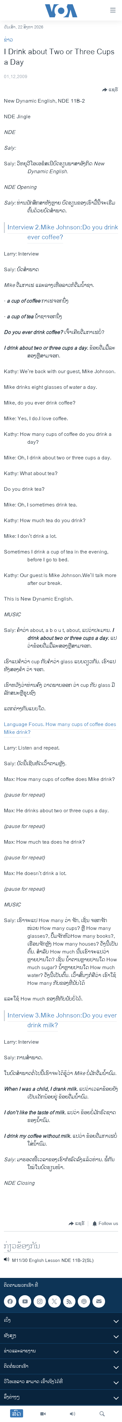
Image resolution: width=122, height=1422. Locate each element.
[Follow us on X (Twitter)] (54, 1301)
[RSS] (69, 1301)
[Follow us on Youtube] (25, 1301)
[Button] (110, 90)
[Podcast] (84, 1301)
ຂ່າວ (8, 40)
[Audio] (72, 1414)
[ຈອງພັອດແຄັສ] (98, 1301)
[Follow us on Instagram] (40, 1301)
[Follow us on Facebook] (10, 1301)
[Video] (43, 1414)
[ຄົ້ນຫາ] (102, 1414)
